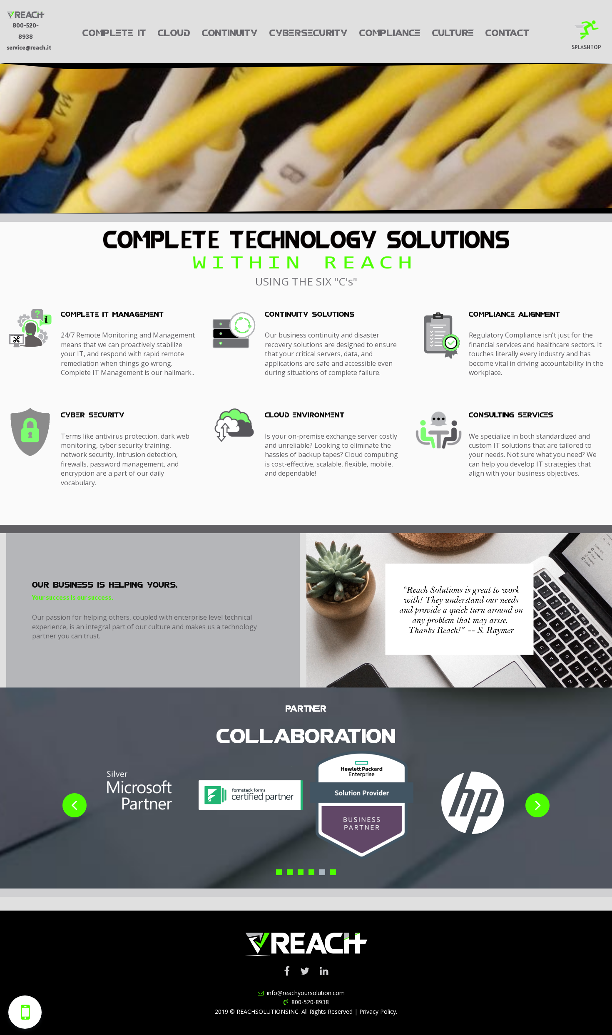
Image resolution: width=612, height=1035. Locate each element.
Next (537, 805)
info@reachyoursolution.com (305, 993)
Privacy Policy (377, 1011)
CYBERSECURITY (308, 31)
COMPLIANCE (389, 31)
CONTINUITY (230, 31)
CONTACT (507, 31)
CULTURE (453, 31)
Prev (74, 805)
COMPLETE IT (114, 31)
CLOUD (174, 31)
